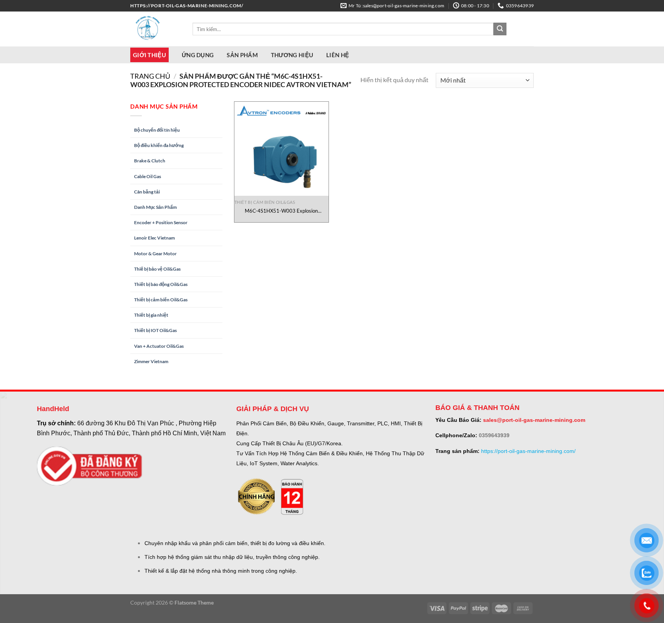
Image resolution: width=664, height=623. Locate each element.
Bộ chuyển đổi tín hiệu (157, 130)
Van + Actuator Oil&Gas (159, 346)
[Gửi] (499, 29)
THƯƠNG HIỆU (292, 54)
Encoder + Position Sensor (161, 222)
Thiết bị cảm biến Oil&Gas (161, 299)
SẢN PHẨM (242, 54)
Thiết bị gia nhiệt (151, 315)
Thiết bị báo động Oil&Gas (161, 284)
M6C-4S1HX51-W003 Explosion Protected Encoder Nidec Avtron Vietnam (281, 211)
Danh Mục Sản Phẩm (155, 207)
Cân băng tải (147, 192)
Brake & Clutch (149, 161)
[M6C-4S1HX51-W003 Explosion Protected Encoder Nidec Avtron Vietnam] (281, 149)
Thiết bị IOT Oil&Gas (155, 330)
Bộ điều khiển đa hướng (159, 145)
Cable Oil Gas (147, 176)
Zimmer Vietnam (151, 361)
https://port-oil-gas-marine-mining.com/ (528, 451)
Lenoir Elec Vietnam (154, 238)
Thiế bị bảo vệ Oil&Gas (157, 269)
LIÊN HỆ (337, 54)
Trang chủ (150, 76)
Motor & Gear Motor (155, 253)
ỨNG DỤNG (198, 54)
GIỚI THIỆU (149, 54)
